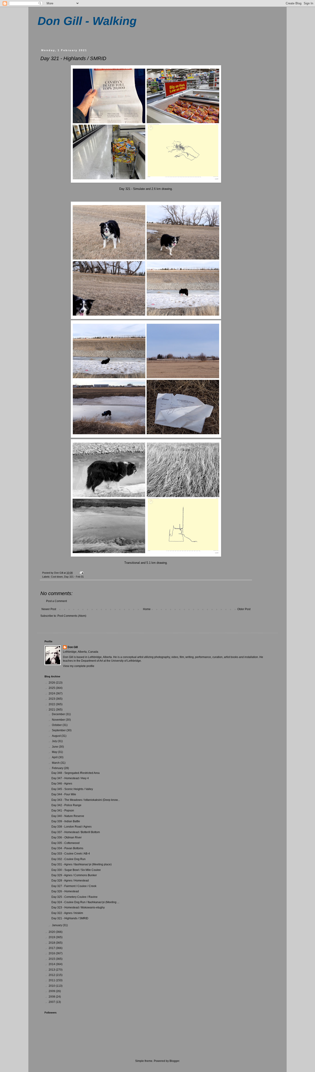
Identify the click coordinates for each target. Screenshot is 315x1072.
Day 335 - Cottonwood (65, 843)
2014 (52, 964)
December (59, 714)
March (56, 762)
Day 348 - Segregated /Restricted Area (75, 773)
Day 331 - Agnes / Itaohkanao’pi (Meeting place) (81, 864)
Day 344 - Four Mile (63, 794)
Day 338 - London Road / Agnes (71, 826)
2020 (52, 932)
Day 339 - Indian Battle (65, 821)
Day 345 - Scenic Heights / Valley (72, 789)
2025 (52, 688)
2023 (52, 698)
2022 (52, 704)
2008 (52, 996)
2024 (52, 693)
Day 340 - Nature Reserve (67, 816)
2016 (52, 953)
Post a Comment (56, 601)
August (56, 735)
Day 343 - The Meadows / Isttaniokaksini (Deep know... (85, 800)
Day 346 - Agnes (61, 783)
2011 (52, 980)
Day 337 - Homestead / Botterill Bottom (75, 832)
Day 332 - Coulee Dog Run (68, 859)
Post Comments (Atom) (71, 615)
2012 (52, 975)
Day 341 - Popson (62, 810)
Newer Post (49, 609)
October (57, 725)
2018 (52, 942)
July (55, 741)
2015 (52, 958)
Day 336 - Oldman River (66, 837)
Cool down (57, 576)
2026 (52, 682)
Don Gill (73, 647)
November (59, 719)
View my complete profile (78, 666)
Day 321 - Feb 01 (74, 576)
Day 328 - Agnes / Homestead (70, 880)
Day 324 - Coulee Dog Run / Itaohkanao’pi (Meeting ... (85, 902)
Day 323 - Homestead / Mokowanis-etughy (78, 907)
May (55, 752)
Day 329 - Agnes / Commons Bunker (74, 875)
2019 (52, 937)
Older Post (243, 609)
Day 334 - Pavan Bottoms (67, 848)
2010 (52, 985)
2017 (52, 948)
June (55, 746)
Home (147, 609)
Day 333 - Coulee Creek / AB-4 (70, 853)
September (59, 730)
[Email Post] (81, 572)
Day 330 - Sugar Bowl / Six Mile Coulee (76, 870)
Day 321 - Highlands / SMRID (69, 918)
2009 (52, 991)
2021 (52, 709)
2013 (52, 969)
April (55, 757)
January (57, 925)
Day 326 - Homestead (65, 891)
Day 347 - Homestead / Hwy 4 (70, 778)
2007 (52, 1002)
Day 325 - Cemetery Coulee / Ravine (74, 897)
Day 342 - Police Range (66, 805)
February (58, 768)
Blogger (174, 1061)
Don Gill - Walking (87, 21)
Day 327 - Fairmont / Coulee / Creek (73, 886)
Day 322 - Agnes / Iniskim (67, 913)
